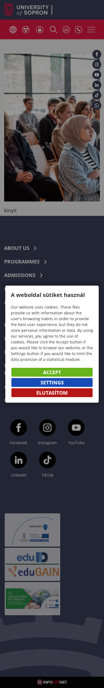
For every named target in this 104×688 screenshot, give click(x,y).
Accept (52, 372)
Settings (52, 382)
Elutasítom (52, 392)
